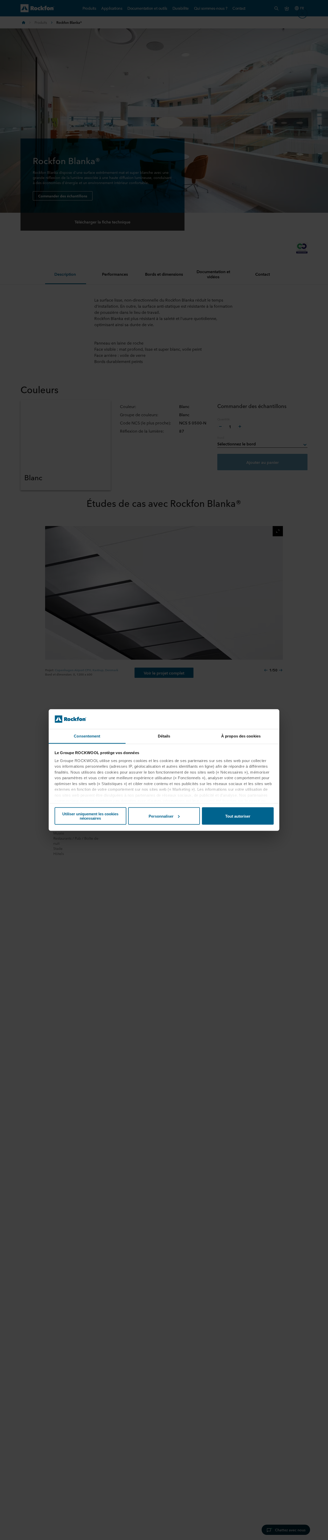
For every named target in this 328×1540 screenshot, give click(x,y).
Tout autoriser (237, 816)
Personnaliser (161, 816)
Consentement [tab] (87, 736)
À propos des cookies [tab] (241, 736)
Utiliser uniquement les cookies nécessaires (90, 816)
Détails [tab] (164, 736)
